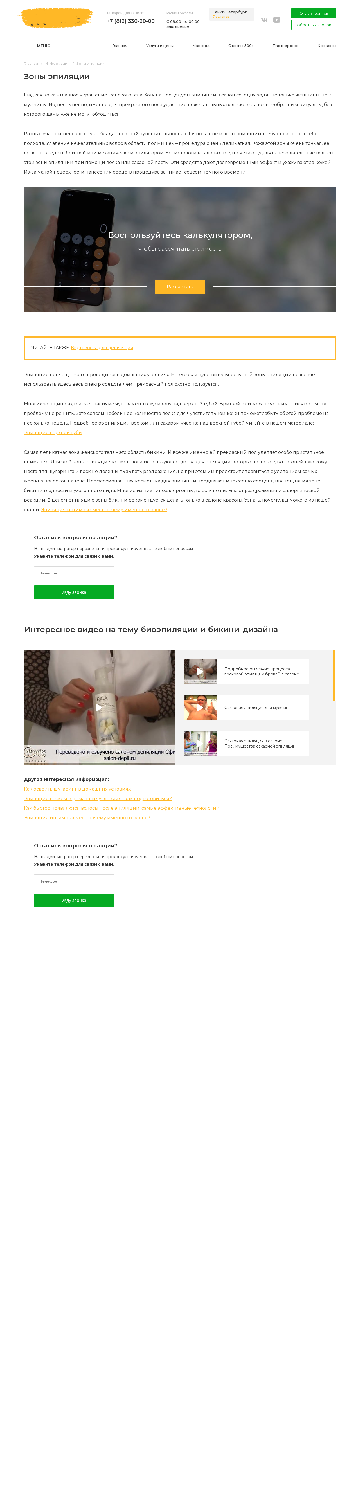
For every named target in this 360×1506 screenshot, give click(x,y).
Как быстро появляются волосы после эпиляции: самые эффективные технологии (122, 808)
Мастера (201, 45)
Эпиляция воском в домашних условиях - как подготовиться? (98, 798)
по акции (101, 538)
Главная (119, 45)
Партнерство (286, 45)
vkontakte (264, 19)
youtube (276, 19)
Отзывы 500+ (241, 45)
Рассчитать (180, 286)
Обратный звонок (314, 25)
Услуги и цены (160, 45)
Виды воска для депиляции (102, 347)
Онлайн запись (314, 13)
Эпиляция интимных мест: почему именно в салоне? (104, 509)
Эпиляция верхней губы (53, 432)
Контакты (327, 45)
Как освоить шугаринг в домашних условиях (77, 789)
